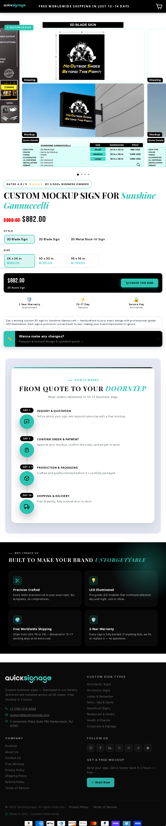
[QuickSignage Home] (28, 679)
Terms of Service (17, 788)
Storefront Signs (98, 708)
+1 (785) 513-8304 (23, 708)
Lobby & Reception (100, 696)
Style (8, 231)
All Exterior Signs (99, 684)
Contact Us (13, 758)
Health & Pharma (98, 720)
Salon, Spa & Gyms (100, 702)
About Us (11, 752)
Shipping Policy (16, 776)
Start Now (102, 782)
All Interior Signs (98, 690)
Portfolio (11, 746)
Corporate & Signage (101, 726)
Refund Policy (15, 782)
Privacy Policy (14, 770)
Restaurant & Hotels (101, 714)
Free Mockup (14, 764)
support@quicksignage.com (29, 715)
